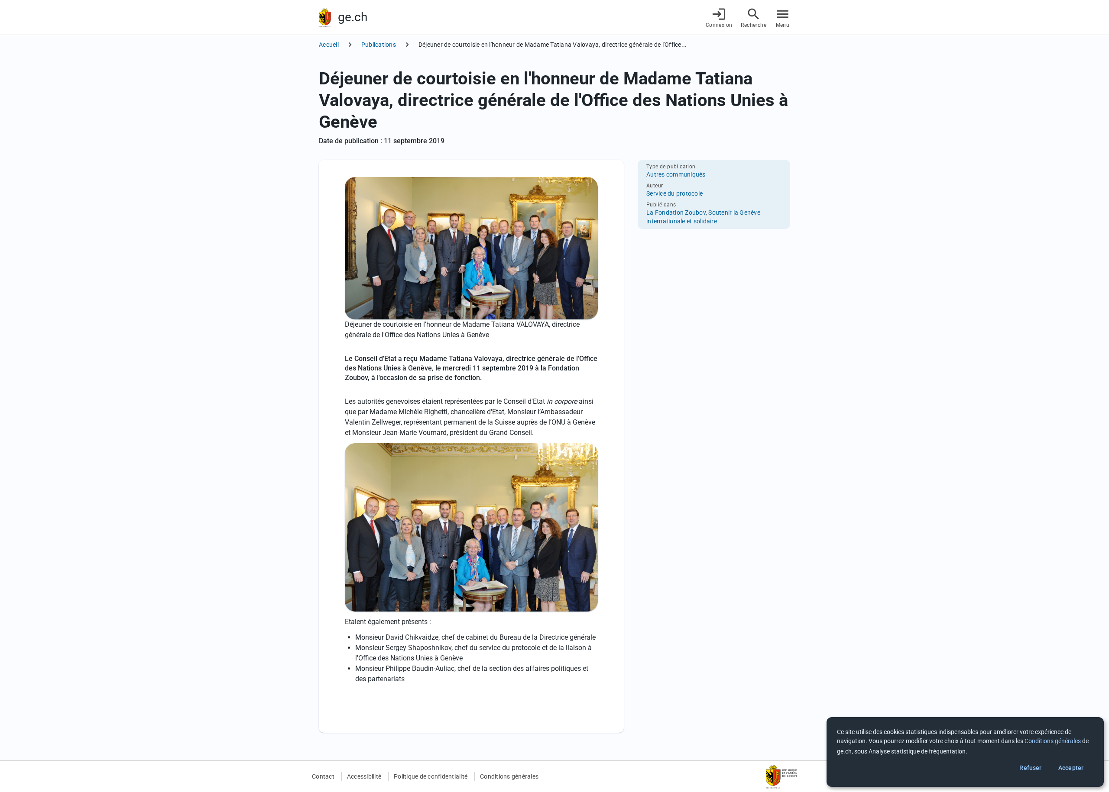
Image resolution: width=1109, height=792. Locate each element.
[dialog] (965, 752)
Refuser (1030, 767)
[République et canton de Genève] (325, 17)
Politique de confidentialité (430, 776)
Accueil (329, 44)
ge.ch (352, 17)
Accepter (1070, 767)
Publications (378, 44)
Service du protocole (674, 193)
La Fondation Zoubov (676, 212)
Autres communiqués (676, 174)
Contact (323, 776)
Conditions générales (509, 776)
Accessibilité (364, 776)
